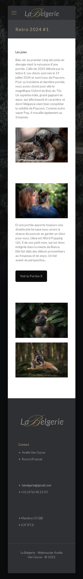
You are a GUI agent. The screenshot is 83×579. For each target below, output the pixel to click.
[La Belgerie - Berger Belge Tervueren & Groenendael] (41, 13)
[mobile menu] (14, 13)
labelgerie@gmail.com (36, 485)
